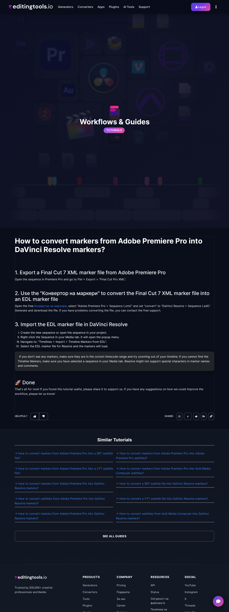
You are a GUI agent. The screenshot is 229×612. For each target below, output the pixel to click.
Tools (86, 599)
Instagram (191, 592)
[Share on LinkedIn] (203, 416)
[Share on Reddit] (196, 416)
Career (121, 605)
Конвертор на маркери (50, 306)
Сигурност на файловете (160, 601)
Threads (190, 605)
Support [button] (144, 7)
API (153, 585)
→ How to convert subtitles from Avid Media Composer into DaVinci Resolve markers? (162, 516)
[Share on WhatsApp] (179, 416)
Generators (90, 585)
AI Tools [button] (128, 7)
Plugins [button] (114, 7)
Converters (90, 592)
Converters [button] (85, 7)
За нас (121, 599)
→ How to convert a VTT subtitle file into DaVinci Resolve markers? (162, 498)
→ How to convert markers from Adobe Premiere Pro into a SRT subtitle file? (64, 456)
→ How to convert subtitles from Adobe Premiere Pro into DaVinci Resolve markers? (60, 501)
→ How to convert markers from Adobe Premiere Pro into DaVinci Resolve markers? (59, 486)
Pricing (121, 585)
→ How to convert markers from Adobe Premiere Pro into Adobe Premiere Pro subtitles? (160, 456)
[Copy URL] (211, 416)
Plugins (87, 605)
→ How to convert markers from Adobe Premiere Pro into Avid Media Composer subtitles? (163, 471)
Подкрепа (123, 592)
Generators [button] (65, 7)
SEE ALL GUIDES (114, 536)
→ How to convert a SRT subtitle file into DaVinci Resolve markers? (162, 483)
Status (155, 592)
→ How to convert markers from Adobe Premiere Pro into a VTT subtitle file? (64, 471)
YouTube (190, 585)
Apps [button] (101, 7)
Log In (202, 6)
